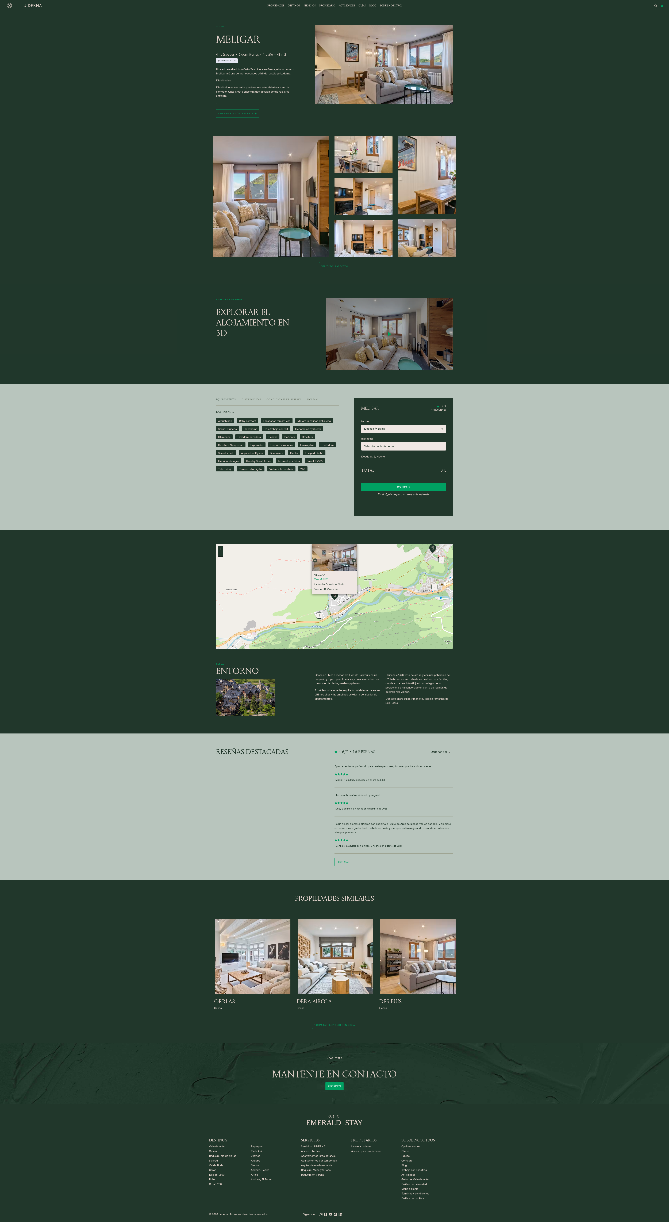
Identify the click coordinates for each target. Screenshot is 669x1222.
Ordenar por (439, 752)
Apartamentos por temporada (319, 1161)
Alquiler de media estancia (316, 1165)
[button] (334, 596)
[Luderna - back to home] (24, 5)
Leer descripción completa (235, 113)
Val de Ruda (216, 1165)
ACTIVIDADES (347, 5)
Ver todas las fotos (334, 266)
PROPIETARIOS (364, 1140)
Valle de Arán (217, 1146)
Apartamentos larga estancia (318, 1156)
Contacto (407, 1161)
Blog (404, 1165)
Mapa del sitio (409, 1189)
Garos (212, 1170)
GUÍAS (362, 5)
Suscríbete (334, 1086)
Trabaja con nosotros (414, 1170)
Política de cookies (412, 1198)
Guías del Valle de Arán (415, 1179)
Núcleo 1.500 (217, 1175)
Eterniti (405, 1151)
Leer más (343, 862)
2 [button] (434, 587)
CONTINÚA (403, 487)
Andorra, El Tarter (261, 1179)
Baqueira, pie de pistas (222, 1156)
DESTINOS (294, 5)
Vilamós (255, 1156)
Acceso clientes (310, 1151)
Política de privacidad (414, 1184)
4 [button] (319, 615)
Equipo (405, 1156)
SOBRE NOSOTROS (391, 5)
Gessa (213, 1151)
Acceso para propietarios (366, 1151)
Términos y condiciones (415, 1194)
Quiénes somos (410, 1146)
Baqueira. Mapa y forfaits (316, 1170)
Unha (212, 1179)
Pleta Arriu (257, 1151)
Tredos (255, 1165)
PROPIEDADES (275, 5)
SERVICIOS (309, 5)
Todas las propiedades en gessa (334, 1025)
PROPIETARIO (327, 5)
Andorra (255, 1161)
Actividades (408, 1175)
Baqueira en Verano (312, 1175)
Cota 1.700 (215, 1184)
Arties (254, 1175)
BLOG (372, 5)
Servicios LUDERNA (313, 1146)
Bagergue (257, 1146)
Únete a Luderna (361, 1146)
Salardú (213, 1161)
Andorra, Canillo (260, 1170)
